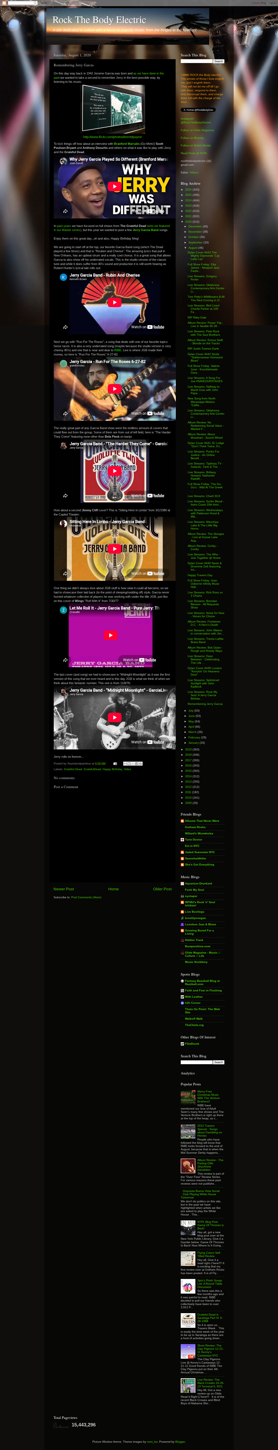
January (194, 742)
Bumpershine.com (197, 946)
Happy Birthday (112, 769)
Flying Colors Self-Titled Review (209, 1254)
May (191, 721)
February (194, 737)
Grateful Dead (73, 769)
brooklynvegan (195, 918)
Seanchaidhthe (195, 858)
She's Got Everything (199, 864)
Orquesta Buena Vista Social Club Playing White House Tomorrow (200, 1194)
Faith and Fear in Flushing (203, 990)
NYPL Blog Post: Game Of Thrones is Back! (210, 1225)
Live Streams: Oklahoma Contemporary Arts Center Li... (206, 288)
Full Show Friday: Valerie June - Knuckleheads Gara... (204, 369)
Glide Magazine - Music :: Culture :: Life (202, 954)
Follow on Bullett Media (196, 145)
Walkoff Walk (194, 1018)
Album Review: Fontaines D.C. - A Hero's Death (204, 623)
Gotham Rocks (195, 827)
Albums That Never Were (202, 820)
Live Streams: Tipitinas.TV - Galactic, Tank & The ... (205, 465)
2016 (189, 765)
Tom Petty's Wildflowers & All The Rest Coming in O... (206, 298)
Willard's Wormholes (199, 833)
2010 (189, 797)
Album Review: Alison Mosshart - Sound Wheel (205, 436)
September (196, 242)
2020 (189, 221)
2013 (189, 781)
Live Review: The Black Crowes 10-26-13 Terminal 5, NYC (210, 1383)
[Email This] (125, 764)
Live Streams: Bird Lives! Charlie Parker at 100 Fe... (204, 309)
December (195, 226)
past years (64, 226)
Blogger (180, 1441)
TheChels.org (194, 1025)
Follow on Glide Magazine (197, 130)
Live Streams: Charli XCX (204, 496)
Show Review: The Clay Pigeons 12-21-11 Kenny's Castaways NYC (210, 1350)
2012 (189, 786)
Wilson (194, 172)
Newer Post (64, 889)
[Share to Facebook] (137, 764)
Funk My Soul (194, 889)
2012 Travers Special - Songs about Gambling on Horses (209, 1130)
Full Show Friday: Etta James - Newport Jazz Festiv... (203, 268)
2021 (189, 216)
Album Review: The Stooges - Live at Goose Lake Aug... (206, 537)
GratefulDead (92, 769)
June (192, 715)
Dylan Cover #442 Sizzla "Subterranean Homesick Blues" (205, 357)
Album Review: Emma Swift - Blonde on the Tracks (205, 342)
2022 (189, 211)
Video (127, 769)
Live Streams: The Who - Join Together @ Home (204, 556)
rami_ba (152, 1441)
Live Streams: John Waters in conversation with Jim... (206, 632)
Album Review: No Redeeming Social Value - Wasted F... (206, 426)
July (191, 710)
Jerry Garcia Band (146, 230)
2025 (189, 194)
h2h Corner (192, 1002)
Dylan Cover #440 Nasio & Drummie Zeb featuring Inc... (205, 566)
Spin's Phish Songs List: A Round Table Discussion (209, 1284)
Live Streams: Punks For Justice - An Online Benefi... (203, 455)
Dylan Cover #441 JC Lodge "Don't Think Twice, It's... (206, 445)
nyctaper (191, 896)
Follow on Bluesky (192, 138)
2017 (189, 760)
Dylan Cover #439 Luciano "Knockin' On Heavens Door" (205, 671)
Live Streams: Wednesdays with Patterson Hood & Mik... (205, 513)
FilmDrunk (192, 1043)
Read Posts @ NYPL (194, 153)
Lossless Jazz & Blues (200, 924)
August (193, 247)
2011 (188, 792)
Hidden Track (194, 940)
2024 (189, 200)
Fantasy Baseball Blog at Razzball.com (202, 982)
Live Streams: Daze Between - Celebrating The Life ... (203, 659)
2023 (189, 205)
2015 (189, 770)
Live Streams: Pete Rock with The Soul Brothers (204, 333)
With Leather (194, 996)
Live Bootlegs (194, 911)
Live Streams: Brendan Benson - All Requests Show (203, 604)
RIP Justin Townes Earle (203, 348)
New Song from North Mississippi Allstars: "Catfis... (202, 402)
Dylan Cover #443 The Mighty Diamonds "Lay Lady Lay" (204, 256)
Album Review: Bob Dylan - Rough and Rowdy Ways (205, 649)
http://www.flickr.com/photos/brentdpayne (112, 137)
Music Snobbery (196, 962)
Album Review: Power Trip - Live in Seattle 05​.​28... (205, 324)
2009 (189, 803)
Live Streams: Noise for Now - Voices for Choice (206, 615)
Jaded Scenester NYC (200, 852)
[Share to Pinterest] (141, 764)
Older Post (162, 889)
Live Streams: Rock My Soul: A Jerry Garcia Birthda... (202, 695)
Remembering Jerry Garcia (205, 703)
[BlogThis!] (129, 764)
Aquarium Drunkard (198, 883)
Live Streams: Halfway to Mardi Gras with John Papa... (204, 390)
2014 (189, 776)
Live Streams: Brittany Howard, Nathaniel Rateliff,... (202, 475)
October (194, 237)
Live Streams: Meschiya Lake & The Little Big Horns (203, 525)
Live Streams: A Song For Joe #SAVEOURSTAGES (205, 379)
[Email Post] (115, 763)
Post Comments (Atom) (86, 897)
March (192, 732)
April (191, 726)
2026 (189, 189)
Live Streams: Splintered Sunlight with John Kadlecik (203, 683)
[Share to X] (133, 764)
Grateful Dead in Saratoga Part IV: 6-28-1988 (210, 1318)
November (195, 231)
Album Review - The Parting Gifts (210, 1165)
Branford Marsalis (127, 143)
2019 (189, 749)
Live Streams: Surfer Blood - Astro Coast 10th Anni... (206, 503)
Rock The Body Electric (99, 19)
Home (113, 889)
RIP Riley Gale (197, 317)
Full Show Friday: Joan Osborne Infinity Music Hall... (203, 584)
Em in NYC (192, 845)
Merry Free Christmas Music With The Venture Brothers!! (208, 1096)
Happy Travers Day (200, 575)
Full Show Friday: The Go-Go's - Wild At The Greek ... (205, 487)
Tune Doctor (193, 839)
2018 (189, 754)
